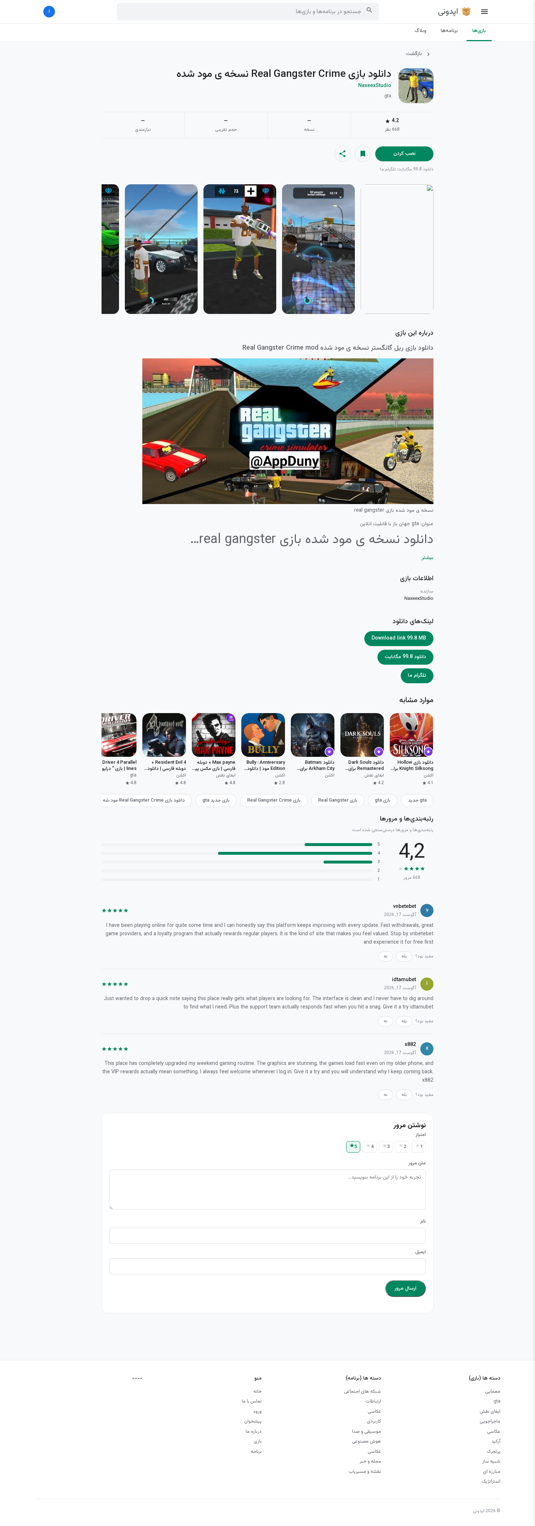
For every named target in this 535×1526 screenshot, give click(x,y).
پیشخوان (253, 1421)
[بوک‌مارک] (363, 154)
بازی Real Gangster (337, 800)
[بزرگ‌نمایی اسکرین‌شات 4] (161, 249)
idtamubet (421, 1007)
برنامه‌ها (449, 31)
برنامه (256, 1451)
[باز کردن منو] (484, 11)
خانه (257, 1391)
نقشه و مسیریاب (365, 1471)
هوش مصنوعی (366, 1441)
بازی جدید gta (216, 800)
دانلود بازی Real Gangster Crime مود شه (144, 800)
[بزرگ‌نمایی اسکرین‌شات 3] (239, 249)
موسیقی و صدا (366, 1431)
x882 (427, 1081)
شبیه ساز (491, 1461)
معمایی (492, 1391)
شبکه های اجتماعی (362, 1391)
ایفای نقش (490, 1411)
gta (497, 1401)
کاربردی (374, 1421)
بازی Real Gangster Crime (274, 800)
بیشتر (427, 558)
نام (423, 1221)
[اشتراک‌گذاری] (342, 154)
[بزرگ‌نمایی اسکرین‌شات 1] (397, 249)
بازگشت (414, 54)
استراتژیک (491, 1481)
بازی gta (383, 800)
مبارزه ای (491, 1471)
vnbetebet (421, 934)
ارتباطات (373, 1401)
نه (386, 956)
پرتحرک (493, 1451)
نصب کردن (404, 154)
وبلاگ (420, 31)
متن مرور (417, 1163)
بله (404, 956)
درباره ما (254, 1431)
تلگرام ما (388, 169)
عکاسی (493, 1431)
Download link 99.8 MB (399, 638)
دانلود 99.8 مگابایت (415, 169)
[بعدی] (106, 250)
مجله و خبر (370, 1461)
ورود (257, 1411)
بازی (258, 1441)
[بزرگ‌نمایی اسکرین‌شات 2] (318, 249)
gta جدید (417, 800)
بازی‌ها (479, 31)
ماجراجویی (490, 1421)
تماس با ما (252, 1401)
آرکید (495, 1441)
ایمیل (420, 1252)
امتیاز (421, 1134)
